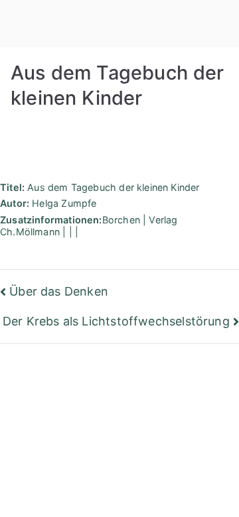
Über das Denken (58, 291)
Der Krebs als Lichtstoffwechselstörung (116, 321)
